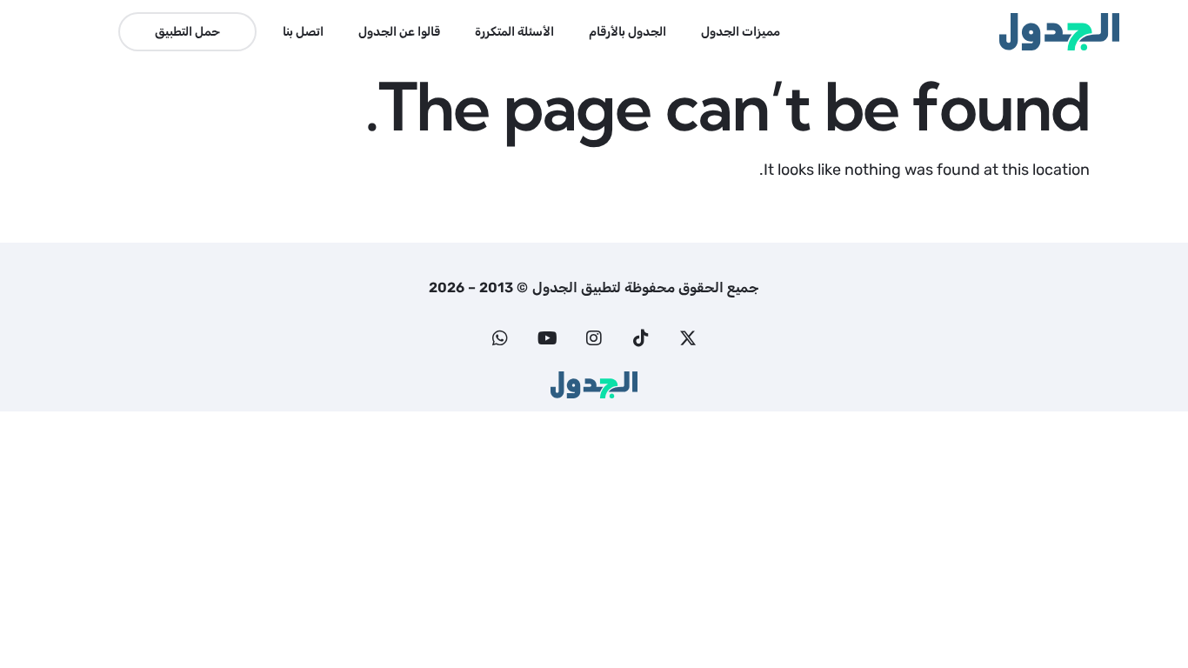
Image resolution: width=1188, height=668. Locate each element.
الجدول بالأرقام (627, 31)
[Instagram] (594, 338)
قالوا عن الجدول (399, 31)
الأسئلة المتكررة (514, 31)
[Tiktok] (641, 338)
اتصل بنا (303, 31)
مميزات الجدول (740, 31)
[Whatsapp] (500, 338)
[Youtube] (547, 338)
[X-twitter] (688, 338)
